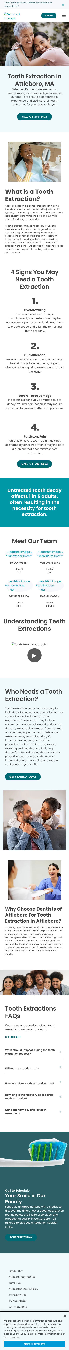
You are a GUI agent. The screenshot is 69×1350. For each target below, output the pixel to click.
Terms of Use (15, 1282)
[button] (64, 15)
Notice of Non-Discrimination (23, 1288)
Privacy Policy (16, 1270)
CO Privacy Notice (17, 1300)
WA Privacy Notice (18, 1306)
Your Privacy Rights (34, 1343)
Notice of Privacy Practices (22, 1276)
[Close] (65, 1316)
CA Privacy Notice (17, 1294)
